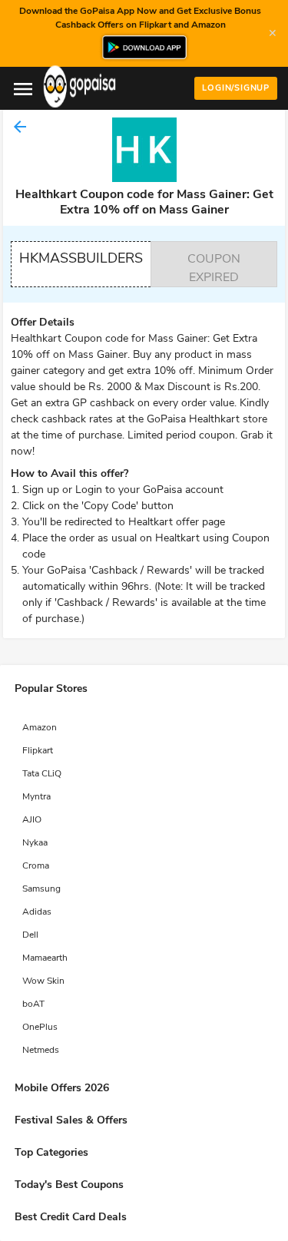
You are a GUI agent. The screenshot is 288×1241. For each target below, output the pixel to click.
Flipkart (37, 750)
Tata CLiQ (41, 773)
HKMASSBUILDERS (81, 258)
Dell (30, 934)
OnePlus (40, 1027)
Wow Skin (43, 981)
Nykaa (35, 842)
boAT (33, 1004)
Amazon (39, 727)
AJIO (31, 819)
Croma (35, 865)
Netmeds (40, 1050)
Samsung (41, 888)
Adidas (36, 911)
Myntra (36, 796)
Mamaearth (45, 957)
